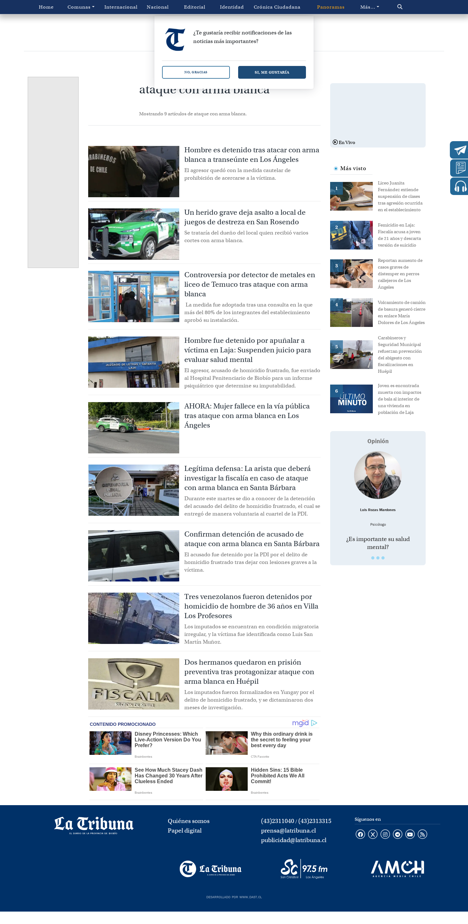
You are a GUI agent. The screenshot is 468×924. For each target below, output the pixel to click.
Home (46, 7)
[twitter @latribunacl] (373, 835)
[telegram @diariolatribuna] (397, 835)
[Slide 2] (377, 558)
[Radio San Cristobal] (304, 869)
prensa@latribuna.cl (288, 830)
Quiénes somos (188, 821)
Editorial (194, 7)
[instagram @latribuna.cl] (385, 835)
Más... (367, 7)
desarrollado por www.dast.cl (234, 896)
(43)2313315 (314, 821)
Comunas (79, 7)
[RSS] (422, 835)
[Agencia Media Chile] (397, 869)
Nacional (158, 7)
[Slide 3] (383, 558)
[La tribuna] (94, 827)
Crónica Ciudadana (277, 7)
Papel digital (185, 830)
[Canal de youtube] (410, 835)
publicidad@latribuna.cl (293, 840)
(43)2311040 (277, 821)
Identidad (232, 7)
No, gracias (196, 72)
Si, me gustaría (272, 72)
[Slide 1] (372, 558)
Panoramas (331, 7)
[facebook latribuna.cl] (360, 835)
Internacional (121, 7)
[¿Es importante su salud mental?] (378, 475)
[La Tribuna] (210, 869)
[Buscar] (413, 7)
